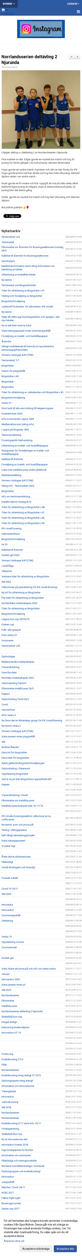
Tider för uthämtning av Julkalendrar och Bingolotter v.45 (32, 392)
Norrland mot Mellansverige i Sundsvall (23, 1166)
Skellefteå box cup (12, 1016)
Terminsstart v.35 (11, 236)
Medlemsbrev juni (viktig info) (18, 424)
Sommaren (8, 640)
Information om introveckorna (18, 1086)
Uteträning (7, 920)
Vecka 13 (7, 936)
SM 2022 (6, 581)
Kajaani (6, 693)
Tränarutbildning (10, 667)
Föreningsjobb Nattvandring (17, 440)
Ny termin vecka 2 (11, 725)
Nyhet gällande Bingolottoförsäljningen (23, 763)
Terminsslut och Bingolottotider (19, 285)
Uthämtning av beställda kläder (19, 274)
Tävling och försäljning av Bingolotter (22, 295)
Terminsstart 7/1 (10, 360)
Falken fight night (11, 1198)
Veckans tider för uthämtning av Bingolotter (25, 576)
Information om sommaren (16, 1155)
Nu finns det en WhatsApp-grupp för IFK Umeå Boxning (32, 720)
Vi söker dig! (8, 846)
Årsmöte (6, 341)
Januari (6, 974)
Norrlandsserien (10, 995)
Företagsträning (10, 1128)
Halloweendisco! (11, 533)
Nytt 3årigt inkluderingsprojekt (18, 835)
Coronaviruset (9, 947)
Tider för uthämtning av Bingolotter (21, 608)
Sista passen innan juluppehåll (18, 736)
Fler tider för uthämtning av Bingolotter (23, 597)
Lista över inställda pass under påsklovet (24, 469)
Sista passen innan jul (13, 984)
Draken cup (8, 624)
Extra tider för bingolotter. (15, 757)
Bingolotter (8, 365)
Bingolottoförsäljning (13, 301)
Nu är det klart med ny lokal (16, 325)
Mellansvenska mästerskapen (18, 661)
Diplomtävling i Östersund (16, 768)
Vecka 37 (7, 403)
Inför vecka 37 (9, 635)
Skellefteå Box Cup (12, 1134)
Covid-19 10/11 (10, 888)
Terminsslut (8, 242)
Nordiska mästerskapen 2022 (18, 677)
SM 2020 (6, 894)
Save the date (9, 672)
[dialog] (41, 1234)
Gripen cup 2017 (10, 1208)
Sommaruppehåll (11, 915)
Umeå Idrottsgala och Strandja (18, 867)
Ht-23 (4, 544)
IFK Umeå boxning (12, 528)
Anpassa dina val (14, 1240)
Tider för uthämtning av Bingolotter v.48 (23, 507)
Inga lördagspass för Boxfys (17, 1150)
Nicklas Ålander (10, 747)
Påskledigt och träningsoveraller (19, 1160)
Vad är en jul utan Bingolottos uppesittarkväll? (27, 779)
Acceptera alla (65, 1248)
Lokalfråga (8, 565)
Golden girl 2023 (10, 555)
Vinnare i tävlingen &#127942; (18, 355)
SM (3, 741)
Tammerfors (8, 709)
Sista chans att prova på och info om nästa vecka (29, 968)
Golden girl (8, 958)
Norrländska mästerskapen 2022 (19, 603)
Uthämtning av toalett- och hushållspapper (25, 445)
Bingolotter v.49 (10, 376)
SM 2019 (6, 990)
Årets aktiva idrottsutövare (16, 856)
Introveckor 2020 (11, 979)
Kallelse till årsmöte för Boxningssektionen (25, 255)
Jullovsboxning (10, 1102)
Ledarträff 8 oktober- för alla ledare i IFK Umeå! (27, 306)
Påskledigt (7, 862)
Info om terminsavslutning (16, 496)
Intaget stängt (9, 1022)
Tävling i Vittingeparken (14, 830)
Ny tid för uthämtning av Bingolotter (21, 592)
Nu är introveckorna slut (14, 1139)
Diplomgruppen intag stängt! (17, 1080)
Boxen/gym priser (11, 1203)
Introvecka (7, 904)
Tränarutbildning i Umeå (15, 795)
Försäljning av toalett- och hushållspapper (25, 336)
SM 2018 (6, 1107)
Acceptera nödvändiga (36, 1248)
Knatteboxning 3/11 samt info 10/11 (21, 1123)
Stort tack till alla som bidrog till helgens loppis (27, 408)
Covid (5, 704)
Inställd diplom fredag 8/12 (16, 501)
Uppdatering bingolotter (15, 773)
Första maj (7, 1054)
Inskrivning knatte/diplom (16, 1027)
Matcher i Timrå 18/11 (13, 1187)
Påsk (4, 1064)
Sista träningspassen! (13, 840)
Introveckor (8, 910)
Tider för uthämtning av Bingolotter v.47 (23, 290)
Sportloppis (8, 261)
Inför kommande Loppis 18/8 (18, 419)
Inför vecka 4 (9, 715)
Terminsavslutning (11, 435)
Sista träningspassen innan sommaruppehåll (26, 330)
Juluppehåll (8, 1182)
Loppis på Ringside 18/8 (15, 429)
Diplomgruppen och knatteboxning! (21, 1171)
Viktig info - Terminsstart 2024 (18, 485)
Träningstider (9, 1091)
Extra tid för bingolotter (14, 752)
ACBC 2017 (8, 1192)
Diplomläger (8, 656)
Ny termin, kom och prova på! (18, 824)
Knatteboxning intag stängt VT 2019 (21, 1075)
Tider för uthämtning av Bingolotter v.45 (23, 523)
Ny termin (7, 279)
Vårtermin (7, 571)
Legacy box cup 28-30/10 (15, 619)
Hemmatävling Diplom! (14, 683)
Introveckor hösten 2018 (15, 1144)
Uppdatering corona (13, 942)
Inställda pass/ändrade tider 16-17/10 (22, 805)
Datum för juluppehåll (13, 371)
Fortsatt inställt (10, 878)
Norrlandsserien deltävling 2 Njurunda (22, 1011)
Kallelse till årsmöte (12, 459)
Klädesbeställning (11, 475)
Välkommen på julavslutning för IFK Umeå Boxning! (29, 587)
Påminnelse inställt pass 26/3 (18, 688)
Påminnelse (8, 1000)
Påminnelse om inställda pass (18, 800)
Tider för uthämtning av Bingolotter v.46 (23, 517)
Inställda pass (9, 1006)
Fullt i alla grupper (11, 629)
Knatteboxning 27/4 (12, 1059)
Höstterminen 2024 (12, 413)
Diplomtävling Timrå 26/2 (15, 699)
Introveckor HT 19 (11, 1032)
